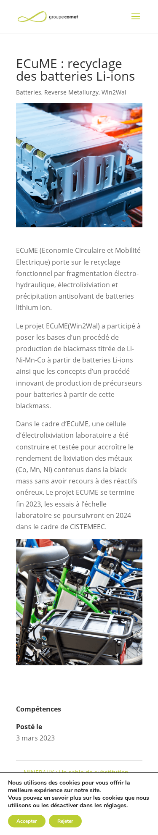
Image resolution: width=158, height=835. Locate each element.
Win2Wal (114, 92)
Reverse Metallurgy (71, 92)
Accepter (26, 821)
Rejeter (65, 821)
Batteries (28, 92)
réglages (115, 805)
